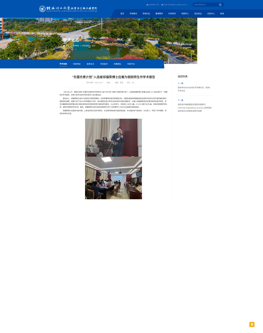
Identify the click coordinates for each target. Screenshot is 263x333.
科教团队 (117, 63)
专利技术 (104, 63)
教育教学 (159, 13)
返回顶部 (252, 329)
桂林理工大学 (154, 4)
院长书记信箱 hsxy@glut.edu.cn (175, 4)
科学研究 (172, 13)
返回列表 (183, 76)
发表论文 (90, 63)
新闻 (222, 13)
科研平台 (131, 63)
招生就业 (198, 13)
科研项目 (77, 63)
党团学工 (185, 13)
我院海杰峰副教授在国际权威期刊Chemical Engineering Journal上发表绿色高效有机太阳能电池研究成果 (195, 107)
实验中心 (211, 13)
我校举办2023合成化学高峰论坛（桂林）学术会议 (194, 89)
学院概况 (133, 13)
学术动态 (85, 45)
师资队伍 (146, 13)
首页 (122, 13)
